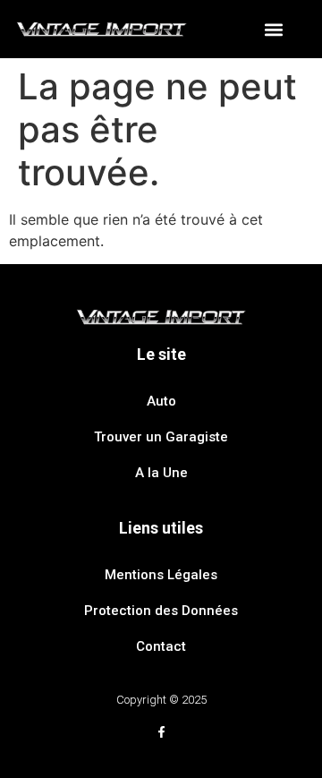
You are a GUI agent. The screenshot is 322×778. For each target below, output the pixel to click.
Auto (161, 401)
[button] (274, 29)
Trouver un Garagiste (161, 437)
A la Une (161, 473)
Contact (161, 646)
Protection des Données (161, 611)
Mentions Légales (161, 575)
